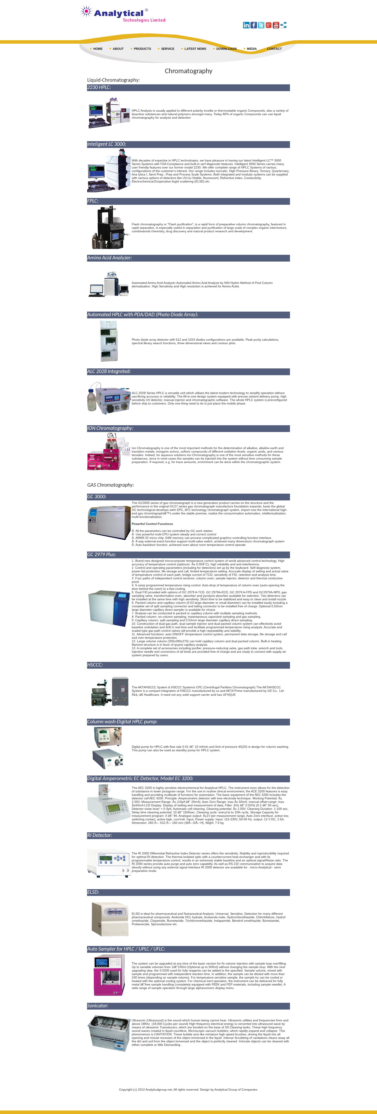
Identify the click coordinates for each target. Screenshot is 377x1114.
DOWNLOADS (226, 48)
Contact (274, 48)
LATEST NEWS (195, 48)
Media (252, 48)
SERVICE (167, 48)
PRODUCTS (142, 48)
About (118, 48)
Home (98, 48)
